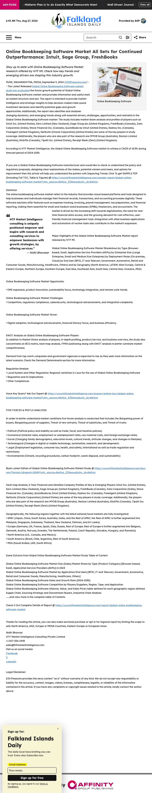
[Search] (120, 37)
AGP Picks (9, 4)
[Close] (58, 728)
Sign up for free (32, 778)
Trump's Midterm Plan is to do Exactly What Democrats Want (55, 4)
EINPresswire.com (76, 82)
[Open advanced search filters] (127, 37)
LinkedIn (11, 661)
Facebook (12, 653)
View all (144, 4)
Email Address (17, 764)
